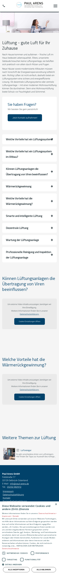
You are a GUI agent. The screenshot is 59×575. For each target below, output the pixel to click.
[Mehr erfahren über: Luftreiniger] (9, 454)
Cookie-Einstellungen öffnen (29, 321)
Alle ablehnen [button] (44, 569)
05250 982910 (14, 487)
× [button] (56, 504)
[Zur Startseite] (29, 6)
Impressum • (7, 516)
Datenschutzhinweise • (48, 513)
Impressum (8, 491)
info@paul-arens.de (19, 483)
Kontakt (6, 498)
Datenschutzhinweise (10, 548)
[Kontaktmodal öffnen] (3, 5)
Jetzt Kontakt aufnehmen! (24, 117)
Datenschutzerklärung (13, 494)
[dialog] (29, 538)
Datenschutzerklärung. (29, 314)
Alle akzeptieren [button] (16, 569)
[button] (55, 5)
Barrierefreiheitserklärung (15, 501)
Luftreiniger (26, 450)
